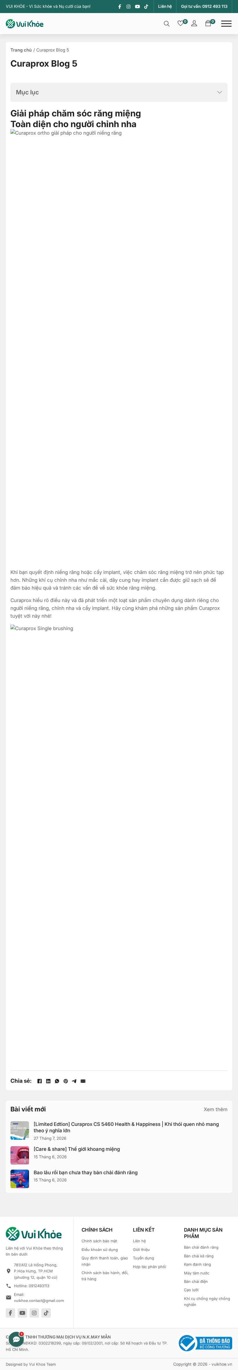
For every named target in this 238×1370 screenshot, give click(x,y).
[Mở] (226, 24)
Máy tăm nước (196, 1273)
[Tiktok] (146, 6)
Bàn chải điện (196, 1281)
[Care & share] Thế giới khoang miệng (77, 1149)
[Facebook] (119, 6)
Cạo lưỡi (191, 1289)
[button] (119, 92)
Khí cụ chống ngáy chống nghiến (207, 1301)
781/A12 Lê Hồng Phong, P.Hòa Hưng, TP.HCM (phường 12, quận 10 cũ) (35, 1271)
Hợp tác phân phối (149, 1266)
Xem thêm (216, 1109)
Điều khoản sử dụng (100, 1249)
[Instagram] (128, 6)
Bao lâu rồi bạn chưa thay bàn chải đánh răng (86, 1172)
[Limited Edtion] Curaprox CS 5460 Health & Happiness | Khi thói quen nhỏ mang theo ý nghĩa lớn (126, 1127)
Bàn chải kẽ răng (199, 1256)
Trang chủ (21, 50)
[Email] (83, 1081)
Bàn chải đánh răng (201, 1247)
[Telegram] (74, 1081)
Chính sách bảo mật (99, 1241)
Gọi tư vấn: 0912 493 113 (204, 6)
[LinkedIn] (48, 1081)
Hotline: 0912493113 (31, 1285)
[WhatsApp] (57, 1081)
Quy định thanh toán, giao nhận (105, 1261)
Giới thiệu (141, 1249)
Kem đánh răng (197, 1264)
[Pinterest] (65, 1081)
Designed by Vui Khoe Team (31, 1364)
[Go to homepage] (24, 23)
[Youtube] (137, 6)
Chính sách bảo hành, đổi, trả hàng (105, 1275)
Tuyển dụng (143, 1258)
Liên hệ (165, 6)
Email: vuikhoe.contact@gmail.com (39, 1297)
